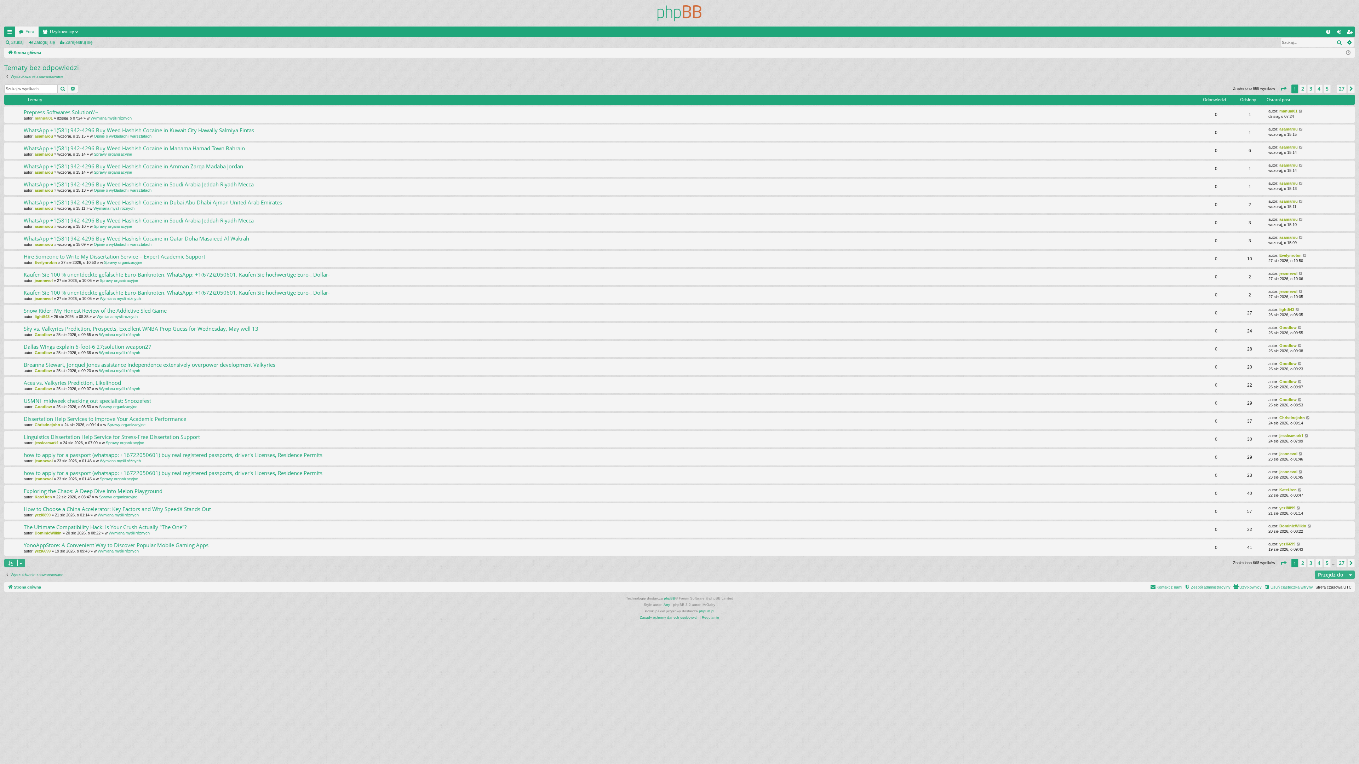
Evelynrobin (46, 262)
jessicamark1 (47, 443)
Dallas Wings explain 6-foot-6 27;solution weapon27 (87, 346)
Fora (29, 31)
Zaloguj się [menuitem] (1340, 33)
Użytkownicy (62, 31)
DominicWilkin (48, 533)
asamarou (44, 136)
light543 (42, 316)
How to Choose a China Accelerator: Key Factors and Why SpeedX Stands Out (117, 509)
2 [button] (1302, 88)
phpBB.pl (706, 611)
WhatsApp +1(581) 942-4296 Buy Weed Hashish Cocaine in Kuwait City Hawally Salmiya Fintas (139, 130)
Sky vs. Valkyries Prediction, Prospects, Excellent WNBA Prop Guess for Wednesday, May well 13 (141, 328)
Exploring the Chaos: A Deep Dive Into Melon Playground (93, 490)
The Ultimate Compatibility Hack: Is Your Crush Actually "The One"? (105, 527)
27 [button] (1341, 88)
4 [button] (1319, 88)
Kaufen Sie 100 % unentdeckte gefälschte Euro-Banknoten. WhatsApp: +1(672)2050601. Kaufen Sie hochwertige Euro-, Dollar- (177, 274)
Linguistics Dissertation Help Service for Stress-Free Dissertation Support (112, 436)
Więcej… (11, 33)
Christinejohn (47, 425)
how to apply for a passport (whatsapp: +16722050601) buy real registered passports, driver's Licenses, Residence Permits (173, 454)
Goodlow (43, 334)
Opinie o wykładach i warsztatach (122, 136)
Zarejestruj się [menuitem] (1351, 33)
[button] (1283, 89)
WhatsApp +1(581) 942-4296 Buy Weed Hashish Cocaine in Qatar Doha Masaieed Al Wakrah (136, 238)
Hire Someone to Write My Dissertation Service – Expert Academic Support (114, 256)
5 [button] (1327, 88)
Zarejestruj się (79, 42)
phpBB (669, 598)
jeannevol (44, 280)
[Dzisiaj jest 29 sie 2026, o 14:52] (1348, 53)
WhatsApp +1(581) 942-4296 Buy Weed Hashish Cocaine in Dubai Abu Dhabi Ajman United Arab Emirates (153, 202)
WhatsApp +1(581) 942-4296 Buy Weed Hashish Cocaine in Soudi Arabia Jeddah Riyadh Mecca (139, 184)
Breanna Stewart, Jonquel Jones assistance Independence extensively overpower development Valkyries (149, 364)
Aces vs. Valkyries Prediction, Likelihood (72, 382)
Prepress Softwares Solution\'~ (61, 112)
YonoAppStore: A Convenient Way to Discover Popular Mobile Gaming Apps (116, 545)
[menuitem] (1328, 32)
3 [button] (1310, 88)
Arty (667, 605)
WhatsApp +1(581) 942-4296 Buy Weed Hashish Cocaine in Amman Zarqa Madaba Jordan (133, 166)
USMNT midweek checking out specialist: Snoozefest (87, 400)
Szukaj (17, 42)
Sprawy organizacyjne (113, 154)
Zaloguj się (44, 42)
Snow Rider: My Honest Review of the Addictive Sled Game (95, 310)
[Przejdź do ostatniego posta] (1300, 111)
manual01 (44, 118)
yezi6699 (43, 551)
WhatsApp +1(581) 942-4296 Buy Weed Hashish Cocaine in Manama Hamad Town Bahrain (134, 148)
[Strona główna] (679, 13)
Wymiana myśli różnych (111, 118)
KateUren (43, 497)
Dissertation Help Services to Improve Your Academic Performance (105, 418)
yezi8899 (43, 515)
